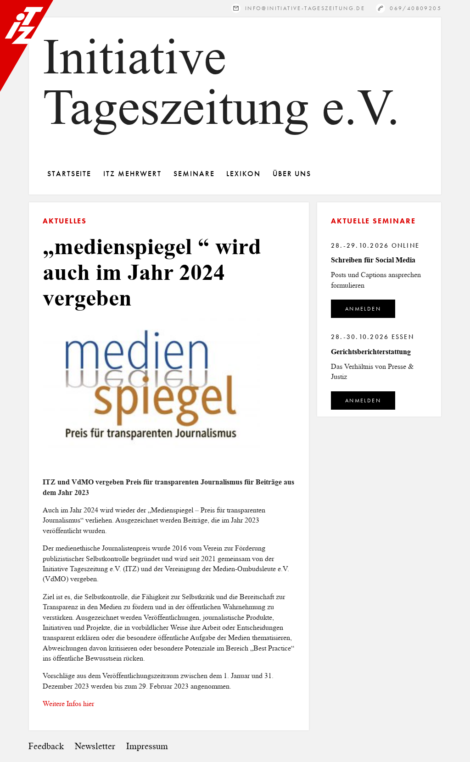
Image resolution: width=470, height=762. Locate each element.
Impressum (147, 746)
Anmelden (363, 308)
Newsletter (95, 746)
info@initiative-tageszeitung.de (305, 8)
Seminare (193, 173)
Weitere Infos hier (68, 703)
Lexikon (243, 173)
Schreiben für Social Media (373, 260)
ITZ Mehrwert (132, 173)
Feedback (46, 746)
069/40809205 (416, 8)
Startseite (69, 173)
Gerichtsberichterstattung (371, 351)
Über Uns (292, 173)
